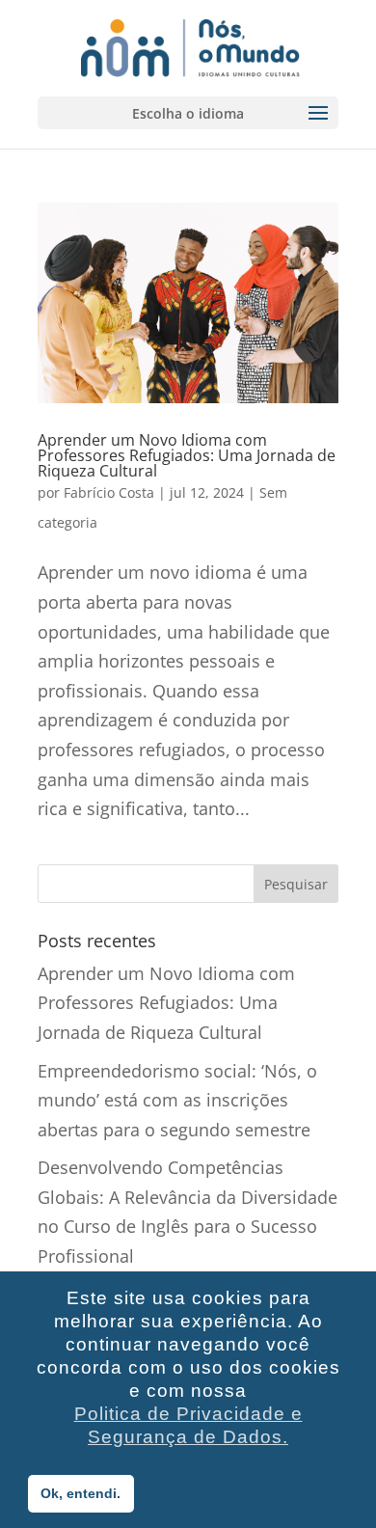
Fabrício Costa (109, 492)
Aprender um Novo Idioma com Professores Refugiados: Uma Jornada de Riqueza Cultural (187, 455)
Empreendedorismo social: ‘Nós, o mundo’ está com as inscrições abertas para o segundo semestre (177, 1100)
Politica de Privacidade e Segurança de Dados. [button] (188, 1425)
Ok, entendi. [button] (80, 1493)
